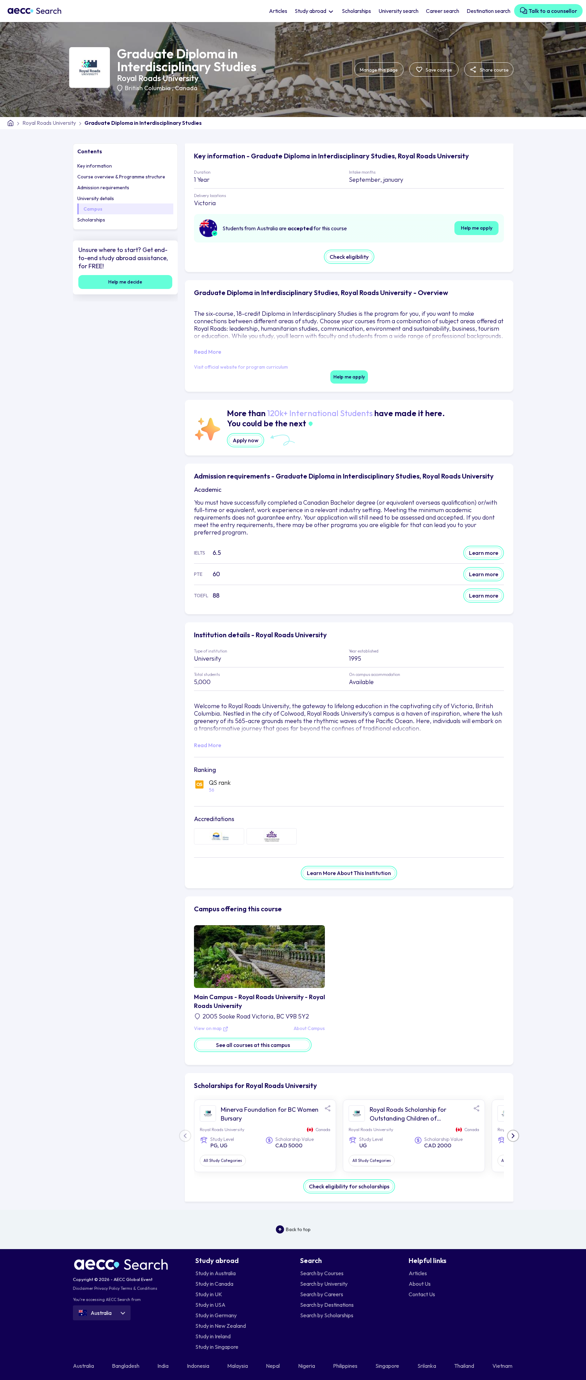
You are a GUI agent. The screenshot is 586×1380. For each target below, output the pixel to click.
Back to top (298, 1229)
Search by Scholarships (326, 1315)
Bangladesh (126, 1365)
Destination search (488, 10)
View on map (208, 1028)
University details (95, 198)
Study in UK (208, 1294)
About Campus (309, 1028)
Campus (92, 209)
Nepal (273, 1365)
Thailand (464, 1365)
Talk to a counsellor (552, 10)
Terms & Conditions (139, 1288)
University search (398, 10)
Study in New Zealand (220, 1325)
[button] (513, 1135)
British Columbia (148, 88)
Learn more (483, 552)
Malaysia (238, 1365)
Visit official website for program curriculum (241, 367)
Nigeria (307, 1365)
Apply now (245, 440)
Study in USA (210, 1304)
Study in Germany (216, 1315)
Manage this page (379, 70)
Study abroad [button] (311, 10)
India (163, 1365)
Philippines (345, 1365)
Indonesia (198, 1365)
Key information (94, 166)
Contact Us (422, 1294)
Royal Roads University (157, 78)
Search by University (324, 1283)
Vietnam (502, 1365)
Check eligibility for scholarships (349, 1186)
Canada (186, 88)
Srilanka (427, 1365)
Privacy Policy (107, 1288)
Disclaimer (83, 1288)
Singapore (387, 1365)
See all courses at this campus (253, 1045)
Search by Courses (322, 1273)
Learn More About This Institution (349, 873)
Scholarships (356, 10)
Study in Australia (215, 1273)
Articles (278, 10)
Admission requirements (103, 187)
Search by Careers (321, 1294)
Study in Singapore (216, 1346)
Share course (494, 70)
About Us (420, 1283)
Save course (438, 70)
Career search (442, 10)
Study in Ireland (213, 1336)
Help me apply (476, 228)
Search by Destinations (327, 1304)
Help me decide (125, 282)
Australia (84, 1365)
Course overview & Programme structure (121, 177)
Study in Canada (214, 1283)
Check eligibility (349, 256)
